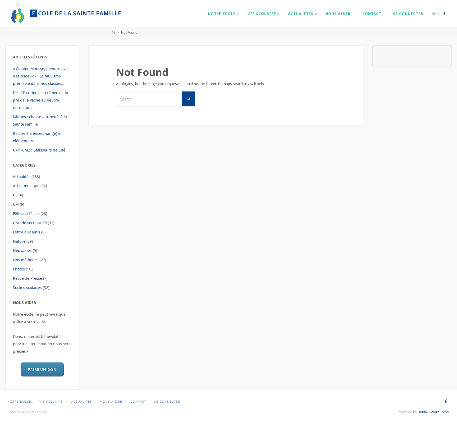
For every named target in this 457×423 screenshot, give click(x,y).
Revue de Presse (27, 278)
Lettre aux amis (26, 232)
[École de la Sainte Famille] (18, 13)
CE (15, 194)
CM (16, 204)
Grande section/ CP (30, 222)
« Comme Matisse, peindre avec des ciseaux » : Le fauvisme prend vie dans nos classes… (41, 76)
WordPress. (440, 412)
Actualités (21, 176)
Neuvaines (22, 250)
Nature (19, 241)
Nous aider (111, 401)
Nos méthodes (26, 259)
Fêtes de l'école (26, 213)
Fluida (422, 412)
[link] (434, 13)
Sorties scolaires (27, 287)
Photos (19, 269)
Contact (138, 401)
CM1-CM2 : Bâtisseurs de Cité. (39, 150)
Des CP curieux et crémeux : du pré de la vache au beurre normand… (40, 100)
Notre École (19, 401)
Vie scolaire (51, 401)
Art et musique (26, 185)
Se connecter (167, 401)
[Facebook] (444, 13)
